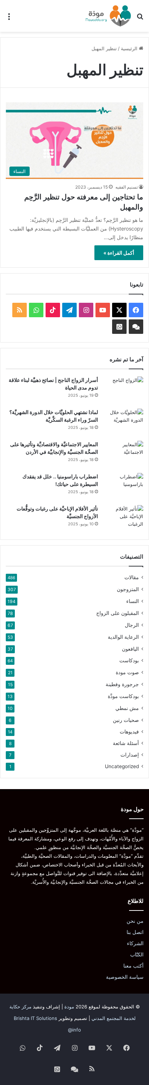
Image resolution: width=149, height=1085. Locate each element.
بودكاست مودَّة (123, 696)
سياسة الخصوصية (125, 977)
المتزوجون (128, 589)
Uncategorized (122, 766)
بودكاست (129, 660)
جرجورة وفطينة (122, 684)
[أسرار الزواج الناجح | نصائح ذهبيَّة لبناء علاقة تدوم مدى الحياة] (123, 390)
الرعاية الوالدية (123, 637)
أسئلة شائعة (126, 743)
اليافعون (130, 649)
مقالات (131, 577)
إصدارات (129, 755)
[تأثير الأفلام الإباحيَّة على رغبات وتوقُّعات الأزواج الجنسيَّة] (123, 518)
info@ (74, 1030)
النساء (132, 601)
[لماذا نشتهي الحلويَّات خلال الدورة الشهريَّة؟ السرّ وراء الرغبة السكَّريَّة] (123, 422)
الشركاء (135, 943)
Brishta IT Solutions (35, 1018)
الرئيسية (130, 48)
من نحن (135, 921)
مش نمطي (127, 708)
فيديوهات (129, 732)
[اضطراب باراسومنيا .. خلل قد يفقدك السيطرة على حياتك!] (123, 486)
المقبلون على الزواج (117, 613)
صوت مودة (127, 672)
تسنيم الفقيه (126, 187)
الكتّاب (137, 954)
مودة (69, 1006)
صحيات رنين (126, 720)
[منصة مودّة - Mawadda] (108, 16)
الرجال (132, 625)
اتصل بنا (135, 932)
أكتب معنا (133, 966)
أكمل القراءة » (118, 253)
